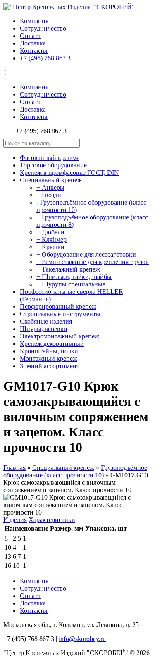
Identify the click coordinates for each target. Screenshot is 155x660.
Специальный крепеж (51, 179)
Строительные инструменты (60, 313)
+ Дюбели (50, 232)
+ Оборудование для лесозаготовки (86, 254)
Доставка (33, 43)
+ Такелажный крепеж (68, 269)
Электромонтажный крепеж (59, 336)
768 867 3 (45, 58)
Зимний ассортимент (49, 365)
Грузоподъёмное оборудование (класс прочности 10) (75, 471)
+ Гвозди (48, 194)
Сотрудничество (43, 28)
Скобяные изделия (46, 321)
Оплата (30, 35)
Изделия (15, 519)
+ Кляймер (51, 239)
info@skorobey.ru (82, 638)
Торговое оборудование (53, 165)
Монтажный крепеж (48, 358)
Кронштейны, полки (49, 351)
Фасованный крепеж (49, 157)
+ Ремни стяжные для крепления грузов (92, 261)
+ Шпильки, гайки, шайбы (74, 276)
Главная (14, 467)
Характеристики (52, 519)
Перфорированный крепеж (58, 306)
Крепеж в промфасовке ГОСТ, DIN (69, 172)
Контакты (34, 50)
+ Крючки (50, 246)
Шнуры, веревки (43, 328)
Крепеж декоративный (52, 343)
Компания (34, 20)
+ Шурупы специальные (70, 284)
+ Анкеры (50, 187)
